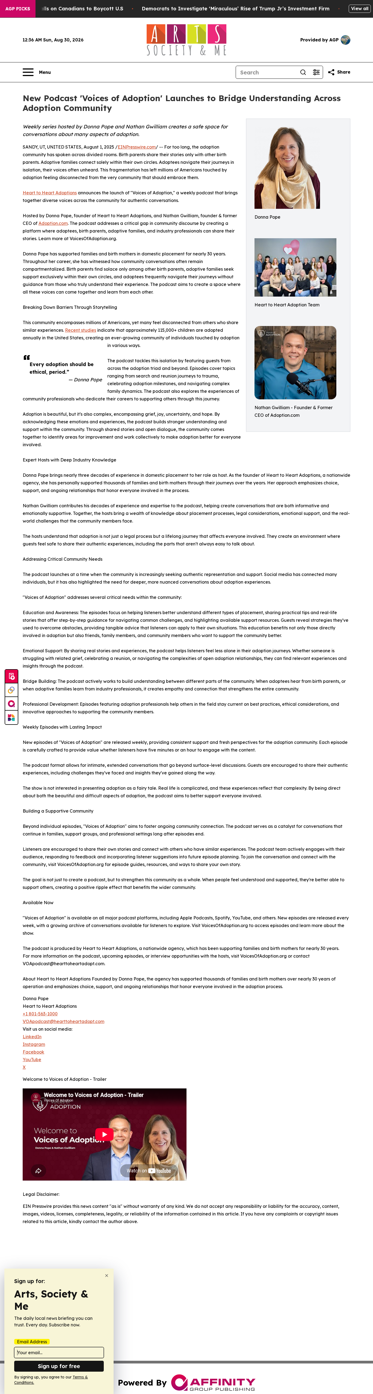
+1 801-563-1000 (40, 1013)
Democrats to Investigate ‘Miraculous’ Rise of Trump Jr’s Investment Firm (236, 8)
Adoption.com (53, 223)
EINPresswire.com (137, 147)
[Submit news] (11, 676)
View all (359, 8)
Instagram (34, 1044)
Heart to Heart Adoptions (50, 192)
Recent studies (80, 330)
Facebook (33, 1052)
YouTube (32, 1059)
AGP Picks (17, 8)
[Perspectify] (11, 690)
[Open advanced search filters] (316, 72)
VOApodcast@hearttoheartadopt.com (63, 1021)
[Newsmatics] (11, 717)
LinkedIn (32, 1036)
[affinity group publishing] (11, 704)
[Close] (106, 1275)
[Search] (303, 72)
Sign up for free (59, 1366)
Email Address (32, 1341)
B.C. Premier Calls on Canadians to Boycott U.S (64, 8)
